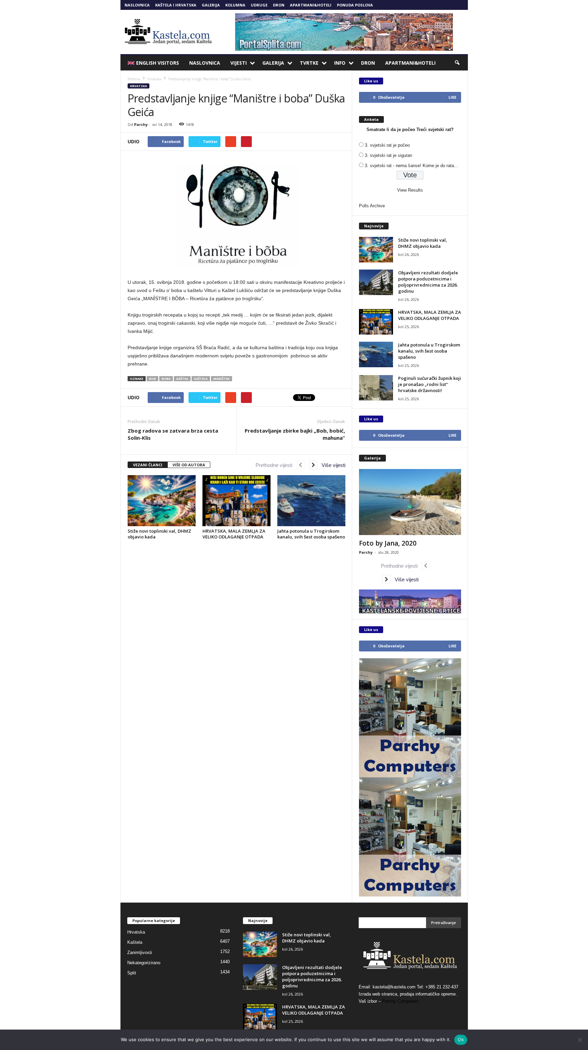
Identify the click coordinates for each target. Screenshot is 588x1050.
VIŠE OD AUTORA (189, 464)
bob (152, 378)
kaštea (182, 378)
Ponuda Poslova (355, 4)
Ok (461, 1039)
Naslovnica (137, 4)
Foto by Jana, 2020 (387, 543)
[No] (579, 1039)
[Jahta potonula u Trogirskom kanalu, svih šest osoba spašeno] (311, 500)
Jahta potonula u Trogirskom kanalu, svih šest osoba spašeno (311, 534)
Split (131, 972)
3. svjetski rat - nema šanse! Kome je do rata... (411, 165)
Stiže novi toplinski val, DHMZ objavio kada (159, 534)
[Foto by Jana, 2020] (410, 502)
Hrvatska (138, 86)
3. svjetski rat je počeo (387, 145)
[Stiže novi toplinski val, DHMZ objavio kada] (162, 500)
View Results (410, 190)
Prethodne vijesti (276, 465)
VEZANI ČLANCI (147, 464)
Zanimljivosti (139, 952)
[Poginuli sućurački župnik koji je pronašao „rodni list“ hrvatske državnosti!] (376, 388)
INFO (339, 63)
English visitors (157, 63)
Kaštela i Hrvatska (175, 4)
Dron (278, 4)
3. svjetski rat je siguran (388, 155)
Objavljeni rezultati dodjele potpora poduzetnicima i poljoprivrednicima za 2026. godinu (428, 282)
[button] (457, 62)
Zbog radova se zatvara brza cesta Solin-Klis (173, 434)
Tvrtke (309, 63)
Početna (134, 79)
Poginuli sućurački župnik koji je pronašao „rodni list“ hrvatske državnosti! (429, 384)
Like (452, 97)
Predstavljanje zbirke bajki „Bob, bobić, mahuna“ (295, 434)
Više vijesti (331, 465)
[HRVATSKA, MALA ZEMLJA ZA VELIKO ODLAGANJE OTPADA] (236, 500)
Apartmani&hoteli (310, 4)
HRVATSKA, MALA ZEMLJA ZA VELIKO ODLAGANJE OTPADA (233, 534)
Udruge (259, 4)
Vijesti (238, 63)
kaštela (201, 378)
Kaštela (134, 942)
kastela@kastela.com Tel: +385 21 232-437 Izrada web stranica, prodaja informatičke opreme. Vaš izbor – (408, 994)
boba (166, 378)
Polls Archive (372, 205)
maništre (221, 378)
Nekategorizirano (143, 962)
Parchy (141, 124)
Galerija (211, 4)
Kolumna (235, 4)
